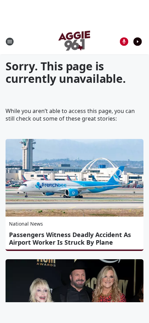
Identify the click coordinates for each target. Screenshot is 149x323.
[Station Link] (74, 41)
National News (26, 223)
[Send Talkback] (124, 41)
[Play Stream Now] (137, 41)
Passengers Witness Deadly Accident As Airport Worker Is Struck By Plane (70, 238)
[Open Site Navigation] (10, 41)
